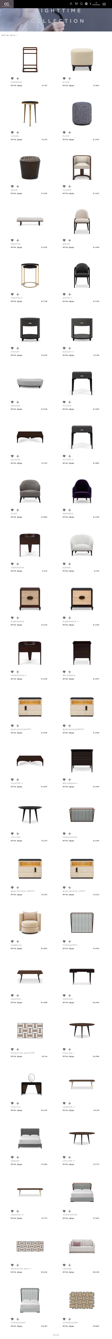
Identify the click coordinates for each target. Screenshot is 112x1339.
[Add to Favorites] (12, 78)
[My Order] (76, 4)
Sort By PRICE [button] (8, 35)
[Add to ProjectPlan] (18, 78)
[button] (63, 4)
